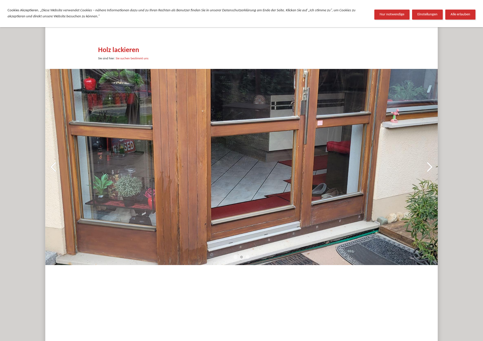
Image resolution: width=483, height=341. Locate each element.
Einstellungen (427, 14)
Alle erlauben (460, 14)
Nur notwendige (392, 14)
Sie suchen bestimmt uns (132, 58)
